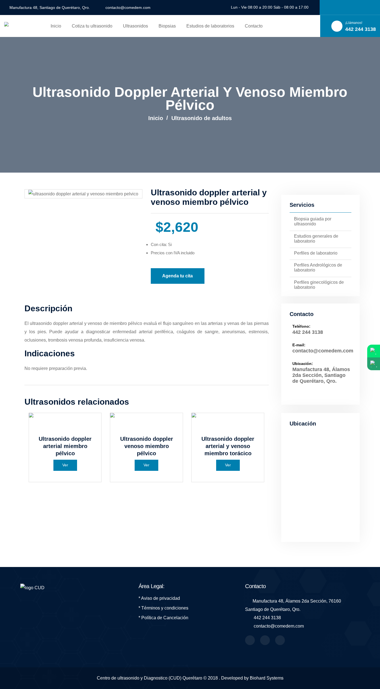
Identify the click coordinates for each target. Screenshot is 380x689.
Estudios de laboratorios (210, 26)
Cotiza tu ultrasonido (92, 26)
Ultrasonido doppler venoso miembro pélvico (146, 446)
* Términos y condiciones (163, 608)
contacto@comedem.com (127, 7)
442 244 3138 (307, 332)
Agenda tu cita (177, 275)
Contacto (254, 26)
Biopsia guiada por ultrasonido (312, 221)
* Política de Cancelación (163, 617)
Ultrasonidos (135, 26)
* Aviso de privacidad (159, 598)
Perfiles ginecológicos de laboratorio (319, 285)
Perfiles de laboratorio (315, 253)
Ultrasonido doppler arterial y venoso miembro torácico (227, 446)
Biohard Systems (266, 678)
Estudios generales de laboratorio (316, 238)
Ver (65, 465)
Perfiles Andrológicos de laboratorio (318, 267)
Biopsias (167, 26)
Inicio (56, 26)
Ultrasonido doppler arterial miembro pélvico (65, 446)
